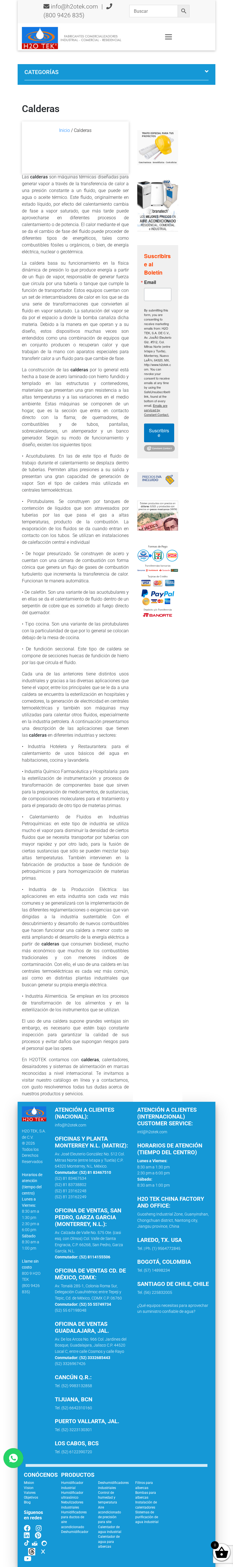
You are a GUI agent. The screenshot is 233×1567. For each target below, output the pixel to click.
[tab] (116, 74)
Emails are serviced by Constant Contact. (156, 410)
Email (150, 282)
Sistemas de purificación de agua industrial (147, 1517)
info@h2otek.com (74, 6)
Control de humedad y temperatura (107, 1498)
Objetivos (31, 1497)
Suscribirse (159, 432)
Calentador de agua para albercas (109, 1542)
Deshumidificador (74, 1532)
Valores (30, 1493)
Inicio (64, 130)
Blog (27, 1502)
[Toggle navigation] (168, 36)
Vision (29, 1488)
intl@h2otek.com (152, 1132)
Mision (29, 1483)
